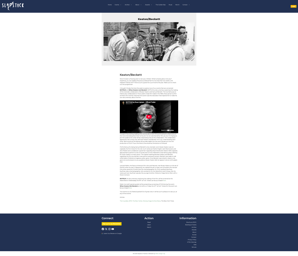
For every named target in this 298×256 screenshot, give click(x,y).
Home (110, 5)
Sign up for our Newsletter (112, 224)
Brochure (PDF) (191, 222)
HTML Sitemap (191, 242)
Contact (185, 5)
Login (293, 6)
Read (149, 222)
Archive (127, 5)
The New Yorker (137, 201)
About (137, 5)
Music (170, 5)
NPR (130, 201)
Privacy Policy (192, 239)
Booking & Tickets (190, 225)
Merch (177, 5)
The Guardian (124, 201)
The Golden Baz (161, 5)
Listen (149, 225)
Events (117, 5)
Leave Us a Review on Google (113, 233)
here (164, 180)
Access (194, 234)
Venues (194, 247)
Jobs (195, 244)
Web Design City (160, 253)
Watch (149, 227)
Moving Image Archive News (152, 201)
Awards (147, 5)
